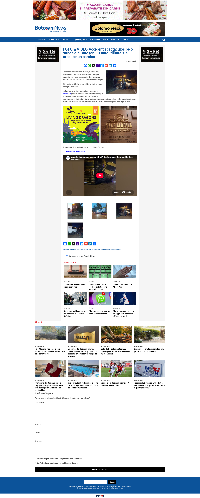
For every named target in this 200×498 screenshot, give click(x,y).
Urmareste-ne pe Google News (74, 151)
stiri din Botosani (103, 250)
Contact (126, 39)
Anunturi (66, 39)
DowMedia (120, 488)
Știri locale (54, 39)
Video (105, 39)
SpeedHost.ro (105, 488)
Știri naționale (81, 39)
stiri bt (94, 250)
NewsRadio (115, 39)
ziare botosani (115, 250)
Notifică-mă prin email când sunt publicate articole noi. (58, 463)
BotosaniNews (82, 250)
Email (37, 433)
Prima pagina (41, 39)
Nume (38, 425)
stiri (89, 250)
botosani (73, 250)
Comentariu (40, 402)
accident (66, 250)
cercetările (67, 94)
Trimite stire (95, 39)
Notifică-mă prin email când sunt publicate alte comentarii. (59, 459)
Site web (38, 441)
